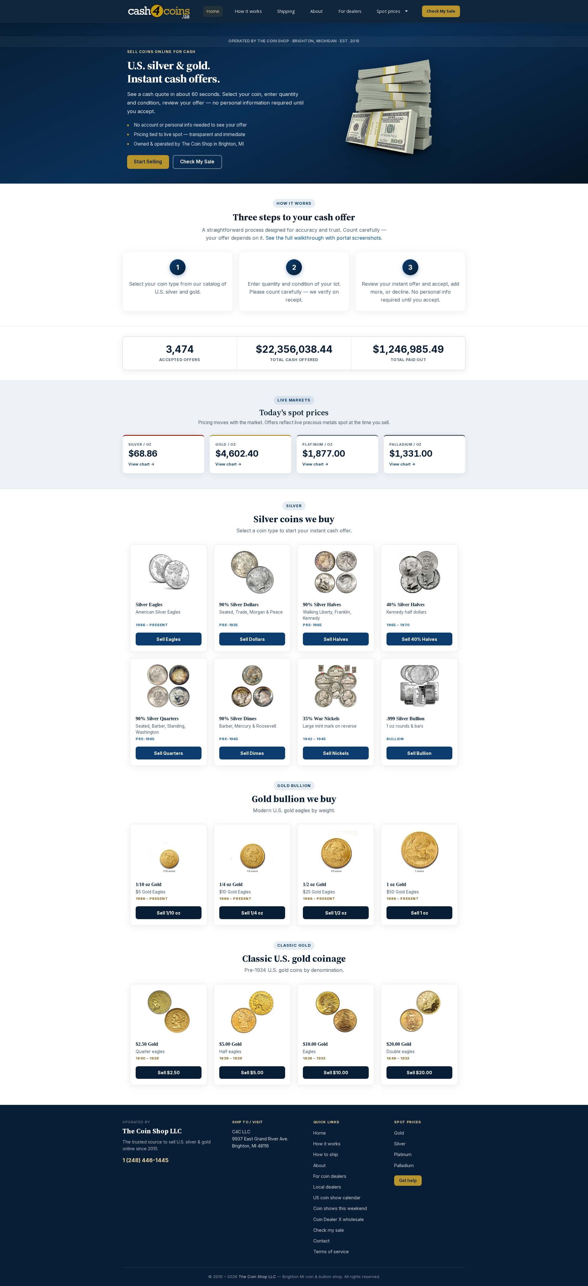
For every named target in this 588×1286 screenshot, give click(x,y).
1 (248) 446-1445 (145, 1160)
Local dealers (327, 1186)
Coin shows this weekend (340, 1208)
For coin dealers (329, 1176)
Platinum (403, 1154)
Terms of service (331, 1251)
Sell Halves (336, 639)
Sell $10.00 (336, 1072)
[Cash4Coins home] (159, 11)
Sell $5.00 (252, 1072)
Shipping (286, 11)
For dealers (350, 11)
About (316, 11)
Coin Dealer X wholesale (338, 1219)
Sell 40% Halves (419, 639)
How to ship (325, 1154)
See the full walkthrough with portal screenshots (323, 238)
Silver (399, 1143)
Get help (408, 1180)
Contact (321, 1240)
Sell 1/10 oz (168, 912)
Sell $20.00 (419, 1072)
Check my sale (328, 1230)
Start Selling (148, 162)
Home (212, 11)
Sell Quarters (168, 753)
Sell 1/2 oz (336, 912)
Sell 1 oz (419, 912)
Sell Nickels (336, 753)
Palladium (404, 1165)
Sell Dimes (252, 753)
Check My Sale (441, 11)
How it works (248, 11)
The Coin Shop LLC (257, 1276)
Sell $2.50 (169, 1072)
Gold (399, 1133)
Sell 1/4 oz (252, 912)
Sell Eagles (168, 639)
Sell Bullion (419, 753)
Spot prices (388, 11)
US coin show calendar (336, 1197)
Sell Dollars (252, 639)
